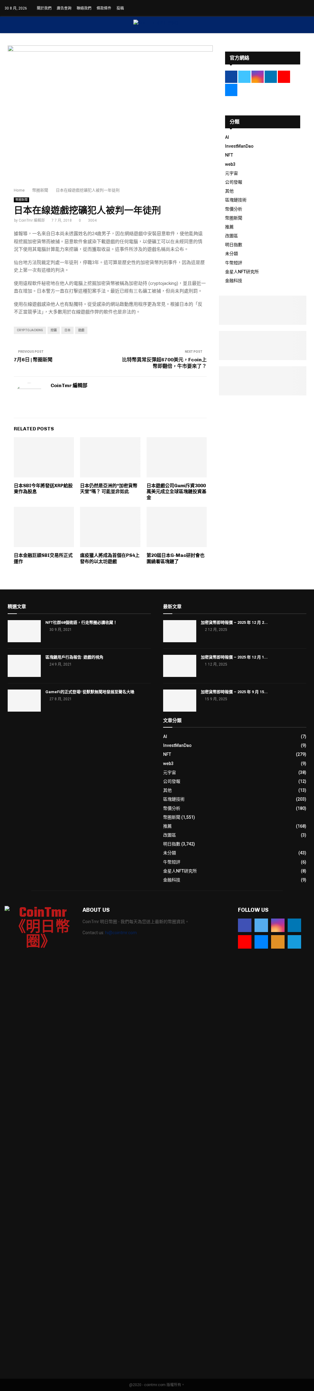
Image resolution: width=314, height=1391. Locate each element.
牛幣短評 (233, 262)
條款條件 (104, 8)
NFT (229, 155)
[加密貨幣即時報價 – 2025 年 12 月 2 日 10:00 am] (179, 631)
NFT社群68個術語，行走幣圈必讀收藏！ (81, 622)
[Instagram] (278, 925)
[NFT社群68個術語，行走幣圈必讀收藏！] (24, 631)
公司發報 (233, 182)
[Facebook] (244, 925)
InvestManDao (239, 146)
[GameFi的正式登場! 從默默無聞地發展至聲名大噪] (24, 701)
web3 (230, 164)
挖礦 (54, 330)
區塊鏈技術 (236, 199)
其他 (229, 190)
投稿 (120, 8)
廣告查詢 (64, 8)
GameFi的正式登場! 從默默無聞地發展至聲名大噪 (89, 692)
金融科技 (233, 280)
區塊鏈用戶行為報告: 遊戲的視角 (74, 657)
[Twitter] (261, 925)
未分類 (231, 253)
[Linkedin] (294, 925)
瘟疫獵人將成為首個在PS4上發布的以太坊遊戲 (110, 558)
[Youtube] (244, 942)
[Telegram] (294, 942)
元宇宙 (231, 173)
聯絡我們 (84, 8)
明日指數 (233, 244)
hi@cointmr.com (121, 932)
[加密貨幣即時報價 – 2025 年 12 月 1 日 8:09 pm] (179, 666)
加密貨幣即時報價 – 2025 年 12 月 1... (234, 657)
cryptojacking (30, 330)
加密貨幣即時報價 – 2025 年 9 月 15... (234, 692)
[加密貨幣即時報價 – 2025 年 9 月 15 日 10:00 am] (179, 701)
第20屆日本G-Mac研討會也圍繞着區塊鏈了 (176, 558)
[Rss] (278, 942)
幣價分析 (233, 209)
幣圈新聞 (21, 199)
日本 (67, 330)
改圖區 (231, 235)
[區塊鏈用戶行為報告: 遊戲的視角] (24, 666)
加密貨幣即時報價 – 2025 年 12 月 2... (234, 622)
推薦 (229, 226)
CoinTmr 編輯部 (32, 220)
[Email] (261, 942)
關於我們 (44, 8)
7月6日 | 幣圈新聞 (33, 360)
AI (227, 137)
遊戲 (81, 330)
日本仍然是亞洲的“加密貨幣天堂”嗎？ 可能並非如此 (108, 489)
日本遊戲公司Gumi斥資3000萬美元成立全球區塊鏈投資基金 (176, 491)
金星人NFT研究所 (242, 271)
